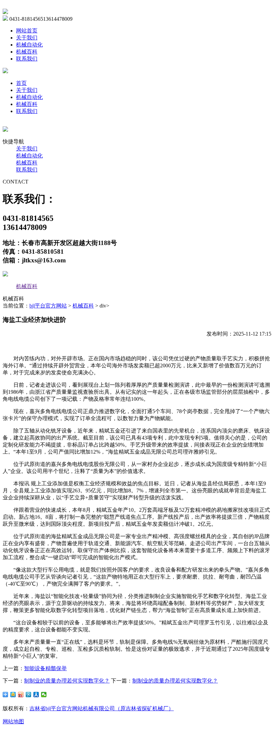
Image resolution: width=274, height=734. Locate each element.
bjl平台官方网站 (48, 306)
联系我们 (26, 59)
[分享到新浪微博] (21, 694)
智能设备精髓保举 (45, 668)
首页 (21, 83)
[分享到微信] (44, 694)
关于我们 (26, 37)
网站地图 (13, 721)
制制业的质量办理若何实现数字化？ (67, 681)
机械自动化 (29, 44)
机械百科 (26, 51)
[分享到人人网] (36, 694)
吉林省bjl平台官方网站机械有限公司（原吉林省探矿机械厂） (101, 708)
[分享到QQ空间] (13, 694)
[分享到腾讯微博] (28, 694)
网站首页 (26, 30)
